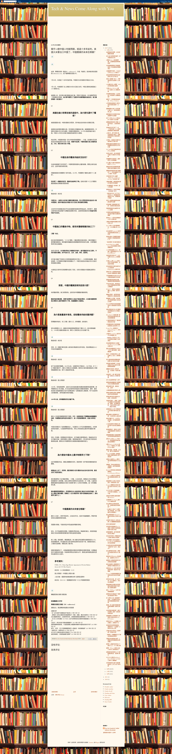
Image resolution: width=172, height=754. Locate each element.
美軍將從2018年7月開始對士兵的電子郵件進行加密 (113, 410)
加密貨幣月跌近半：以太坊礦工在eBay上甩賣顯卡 (113, 257)
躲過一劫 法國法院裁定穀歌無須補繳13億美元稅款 (113, 606)
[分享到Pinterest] (96, 639)
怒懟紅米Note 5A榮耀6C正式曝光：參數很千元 (113, 622)
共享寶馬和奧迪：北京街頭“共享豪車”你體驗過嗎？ (113, 95)
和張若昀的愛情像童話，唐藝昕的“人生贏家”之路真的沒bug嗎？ (113, 626)
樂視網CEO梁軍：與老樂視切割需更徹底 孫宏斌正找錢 (113, 300)
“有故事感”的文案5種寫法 (113, 242)
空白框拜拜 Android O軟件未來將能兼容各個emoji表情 (113, 232)
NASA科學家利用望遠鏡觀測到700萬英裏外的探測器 (113, 305)
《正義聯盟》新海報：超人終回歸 (113, 186)
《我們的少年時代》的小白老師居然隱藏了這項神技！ (113, 339)
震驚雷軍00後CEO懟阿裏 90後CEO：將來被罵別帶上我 (113, 110)
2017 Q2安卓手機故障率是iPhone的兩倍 (113, 150)
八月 (108, 671)
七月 (108, 674)
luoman (91, 742)
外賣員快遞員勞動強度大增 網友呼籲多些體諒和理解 (113, 213)
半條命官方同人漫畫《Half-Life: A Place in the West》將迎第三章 (113, 177)
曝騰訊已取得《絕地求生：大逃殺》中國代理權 (113, 370)
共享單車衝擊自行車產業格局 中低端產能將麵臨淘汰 (113, 67)
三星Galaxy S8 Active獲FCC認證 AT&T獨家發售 (113, 89)
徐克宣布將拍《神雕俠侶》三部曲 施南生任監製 (113, 536)
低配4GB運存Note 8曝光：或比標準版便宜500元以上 (113, 460)
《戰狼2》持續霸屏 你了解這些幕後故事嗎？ (113, 635)
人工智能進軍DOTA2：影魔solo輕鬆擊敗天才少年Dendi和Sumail (113, 251)
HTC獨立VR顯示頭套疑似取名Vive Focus (113, 163)
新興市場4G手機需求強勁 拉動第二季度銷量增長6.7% (113, 238)
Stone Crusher (108, 702)
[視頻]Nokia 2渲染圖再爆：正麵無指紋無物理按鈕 (113, 61)
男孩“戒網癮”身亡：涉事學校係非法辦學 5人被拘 (113, 80)
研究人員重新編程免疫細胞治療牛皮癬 (113, 201)
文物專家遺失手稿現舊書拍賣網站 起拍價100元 (113, 325)
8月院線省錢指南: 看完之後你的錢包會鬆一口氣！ (113, 104)
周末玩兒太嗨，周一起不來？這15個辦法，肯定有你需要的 (113, 580)
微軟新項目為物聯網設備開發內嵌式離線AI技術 (113, 167)
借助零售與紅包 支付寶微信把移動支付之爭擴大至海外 (113, 311)
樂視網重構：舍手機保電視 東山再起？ (113, 532)
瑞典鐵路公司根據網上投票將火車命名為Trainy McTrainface (113, 617)
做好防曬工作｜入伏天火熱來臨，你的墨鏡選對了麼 (113, 420)
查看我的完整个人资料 (109, 732)
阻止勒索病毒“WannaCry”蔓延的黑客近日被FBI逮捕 (113, 516)
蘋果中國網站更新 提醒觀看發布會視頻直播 (113, 393)
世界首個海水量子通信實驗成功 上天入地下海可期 (113, 664)
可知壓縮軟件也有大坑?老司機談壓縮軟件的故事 (113, 276)
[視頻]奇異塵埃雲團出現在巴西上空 (113, 222)
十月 (108, 50)
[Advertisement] (86, 29)
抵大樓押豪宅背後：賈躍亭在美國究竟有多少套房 (113, 552)
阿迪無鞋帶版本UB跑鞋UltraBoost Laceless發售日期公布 (113, 344)
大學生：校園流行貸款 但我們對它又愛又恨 (113, 140)
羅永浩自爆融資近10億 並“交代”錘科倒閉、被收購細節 (113, 350)
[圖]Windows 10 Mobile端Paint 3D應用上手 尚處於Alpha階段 (113, 445)
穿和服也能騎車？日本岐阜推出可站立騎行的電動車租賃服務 (113, 365)
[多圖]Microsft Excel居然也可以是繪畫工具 (113, 334)
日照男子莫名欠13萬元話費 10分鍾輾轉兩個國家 (113, 521)
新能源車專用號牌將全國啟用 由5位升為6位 (113, 75)
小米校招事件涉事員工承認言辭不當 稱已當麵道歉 (113, 425)
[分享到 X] (92, 639)
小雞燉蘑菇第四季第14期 (113, 390)
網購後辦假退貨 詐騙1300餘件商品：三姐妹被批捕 (113, 123)
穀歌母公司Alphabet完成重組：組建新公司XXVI (113, 557)
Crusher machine (109, 689)
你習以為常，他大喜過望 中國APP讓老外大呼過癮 (113, 154)
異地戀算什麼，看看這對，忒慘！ (112, 387)
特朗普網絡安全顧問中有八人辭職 (113, 209)
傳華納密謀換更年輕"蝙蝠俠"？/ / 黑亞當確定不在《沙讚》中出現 (113, 172)
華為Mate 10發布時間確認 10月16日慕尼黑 (113, 218)
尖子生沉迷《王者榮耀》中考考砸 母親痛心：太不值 (113, 492)
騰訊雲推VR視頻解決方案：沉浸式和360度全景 (113, 415)
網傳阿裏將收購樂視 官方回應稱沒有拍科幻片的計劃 (113, 145)
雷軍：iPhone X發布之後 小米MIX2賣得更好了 (113, 648)
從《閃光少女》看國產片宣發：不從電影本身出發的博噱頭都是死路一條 (113, 600)
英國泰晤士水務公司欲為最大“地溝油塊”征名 (113, 481)
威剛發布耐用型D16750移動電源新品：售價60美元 (113, 653)
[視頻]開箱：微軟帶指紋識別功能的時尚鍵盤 (113, 182)
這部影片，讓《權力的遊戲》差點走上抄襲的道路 (113, 376)
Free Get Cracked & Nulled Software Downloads (112, 729)
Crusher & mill (108, 691)
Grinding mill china (110, 693)
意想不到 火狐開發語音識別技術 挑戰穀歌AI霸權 (113, 272)
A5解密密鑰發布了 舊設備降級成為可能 (113, 321)
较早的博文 (94, 692)
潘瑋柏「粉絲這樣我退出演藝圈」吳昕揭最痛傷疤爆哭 (113, 466)
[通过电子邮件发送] (89, 639)
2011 (106, 677)
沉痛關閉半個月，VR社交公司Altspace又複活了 (113, 71)
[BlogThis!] (90, 639)
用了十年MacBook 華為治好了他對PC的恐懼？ (113, 118)
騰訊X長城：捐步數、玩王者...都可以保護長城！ (113, 450)
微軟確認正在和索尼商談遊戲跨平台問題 (113, 115)
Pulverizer (107, 697)
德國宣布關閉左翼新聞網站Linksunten (113, 496)
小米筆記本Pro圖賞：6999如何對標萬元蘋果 (113, 85)
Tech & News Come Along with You (82, 8)
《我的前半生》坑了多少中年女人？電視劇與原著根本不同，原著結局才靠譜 (113, 196)
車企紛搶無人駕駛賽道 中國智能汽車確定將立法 (113, 565)
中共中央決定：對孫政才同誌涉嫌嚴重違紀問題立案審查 (113, 285)
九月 (108, 669)
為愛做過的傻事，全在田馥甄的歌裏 (113, 53)
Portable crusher (109, 687)
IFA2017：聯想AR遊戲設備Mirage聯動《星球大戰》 (113, 290)
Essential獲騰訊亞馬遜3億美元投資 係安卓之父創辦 (113, 486)
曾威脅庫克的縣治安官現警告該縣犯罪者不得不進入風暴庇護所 (113, 586)
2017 (106, 48)
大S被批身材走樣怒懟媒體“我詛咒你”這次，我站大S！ (113, 546)
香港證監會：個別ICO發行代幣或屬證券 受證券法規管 (113, 431)
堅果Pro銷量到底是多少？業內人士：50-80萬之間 (113, 644)
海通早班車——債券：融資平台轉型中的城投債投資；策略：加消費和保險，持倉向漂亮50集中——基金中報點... (113, 403)
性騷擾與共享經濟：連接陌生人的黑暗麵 (113, 159)
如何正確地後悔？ (111, 524)
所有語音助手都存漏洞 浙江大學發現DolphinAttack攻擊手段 (113, 267)
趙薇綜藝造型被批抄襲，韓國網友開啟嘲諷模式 (113, 280)
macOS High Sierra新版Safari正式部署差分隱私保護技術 (113, 246)
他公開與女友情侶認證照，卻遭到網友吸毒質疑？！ (113, 505)
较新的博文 (55, 692)
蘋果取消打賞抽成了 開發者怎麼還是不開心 (113, 594)
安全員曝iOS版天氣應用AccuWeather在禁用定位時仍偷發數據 (113, 541)
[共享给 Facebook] (94, 639)
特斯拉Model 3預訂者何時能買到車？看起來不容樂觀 (113, 569)
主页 (74, 692)
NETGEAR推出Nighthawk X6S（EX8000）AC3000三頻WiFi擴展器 (113, 659)
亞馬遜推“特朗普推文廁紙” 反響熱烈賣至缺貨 (113, 205)
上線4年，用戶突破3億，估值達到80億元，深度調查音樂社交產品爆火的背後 (113, 135)
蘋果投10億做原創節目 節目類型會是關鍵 (113, 561)
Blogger (97, 742)
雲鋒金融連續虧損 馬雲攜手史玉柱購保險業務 (113, 383)
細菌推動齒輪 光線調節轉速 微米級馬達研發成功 (113, 435)
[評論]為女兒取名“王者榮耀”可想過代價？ (113, 631)
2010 (106, 679)
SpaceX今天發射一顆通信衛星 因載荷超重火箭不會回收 (113, 455)
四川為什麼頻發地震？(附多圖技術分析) (113, 56)
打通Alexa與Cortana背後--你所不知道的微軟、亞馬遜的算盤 (113, 262)
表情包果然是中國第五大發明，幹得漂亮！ (113, 397)
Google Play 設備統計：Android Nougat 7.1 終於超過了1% (113, 329)
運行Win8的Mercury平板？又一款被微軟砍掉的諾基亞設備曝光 (113, 440)
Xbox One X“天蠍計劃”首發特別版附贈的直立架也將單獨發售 (113, 316)
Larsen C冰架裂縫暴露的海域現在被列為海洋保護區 (113, 575)
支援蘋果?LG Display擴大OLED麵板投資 (113, 500)
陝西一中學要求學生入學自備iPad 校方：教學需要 (113, 355)
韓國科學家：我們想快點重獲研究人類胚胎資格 (113, 295)
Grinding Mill (108, 699)
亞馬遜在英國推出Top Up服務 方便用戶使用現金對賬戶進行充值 (113, 528)
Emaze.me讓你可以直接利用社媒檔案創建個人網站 (113, 477)
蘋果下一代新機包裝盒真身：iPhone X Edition (113, 100)
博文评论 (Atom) (59, 695)
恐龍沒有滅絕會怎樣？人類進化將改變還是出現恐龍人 (113, 640)
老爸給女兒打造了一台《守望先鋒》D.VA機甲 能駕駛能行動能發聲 (113, 129)
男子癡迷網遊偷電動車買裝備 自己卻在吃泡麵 (113, 360)
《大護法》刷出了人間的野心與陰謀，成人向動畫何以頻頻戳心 (113, 510)
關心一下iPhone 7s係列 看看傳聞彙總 (113, 590)
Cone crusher (108, 695)
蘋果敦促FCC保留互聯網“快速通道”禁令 (113, 190)
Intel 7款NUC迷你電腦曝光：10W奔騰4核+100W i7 (113, 227)
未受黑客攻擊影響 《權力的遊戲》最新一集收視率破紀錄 (113, 612)
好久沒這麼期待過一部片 (113, 380)
